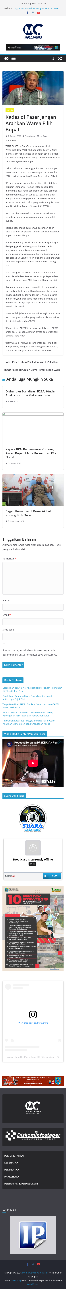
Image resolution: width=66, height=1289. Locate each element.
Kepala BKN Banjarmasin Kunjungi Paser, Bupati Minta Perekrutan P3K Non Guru (31, 453)
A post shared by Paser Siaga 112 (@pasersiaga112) (33, 1057)
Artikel (10, 110)
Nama (7, 600)
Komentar (9, 558)
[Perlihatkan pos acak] (60, 58)
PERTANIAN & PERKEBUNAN (21, 1183)
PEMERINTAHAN (14, 1155)
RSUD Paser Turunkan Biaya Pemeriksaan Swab (32, 369)
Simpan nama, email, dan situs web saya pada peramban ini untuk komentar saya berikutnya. (29, 652)
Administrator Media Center (37, 136)
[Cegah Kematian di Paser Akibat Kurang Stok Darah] (33, 476)
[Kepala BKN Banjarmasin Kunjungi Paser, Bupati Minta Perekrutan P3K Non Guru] (33, 414)
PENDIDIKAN (12, 1169)
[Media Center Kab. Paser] (6, 58)
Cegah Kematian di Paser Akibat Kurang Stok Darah (28, 513)
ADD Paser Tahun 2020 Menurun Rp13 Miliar (32, 362)
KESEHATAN (11, 1162)
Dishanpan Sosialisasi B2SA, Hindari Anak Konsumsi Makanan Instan (31, 393)
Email (6, 615)
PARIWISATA (11, 1176)
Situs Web (8, 629)
